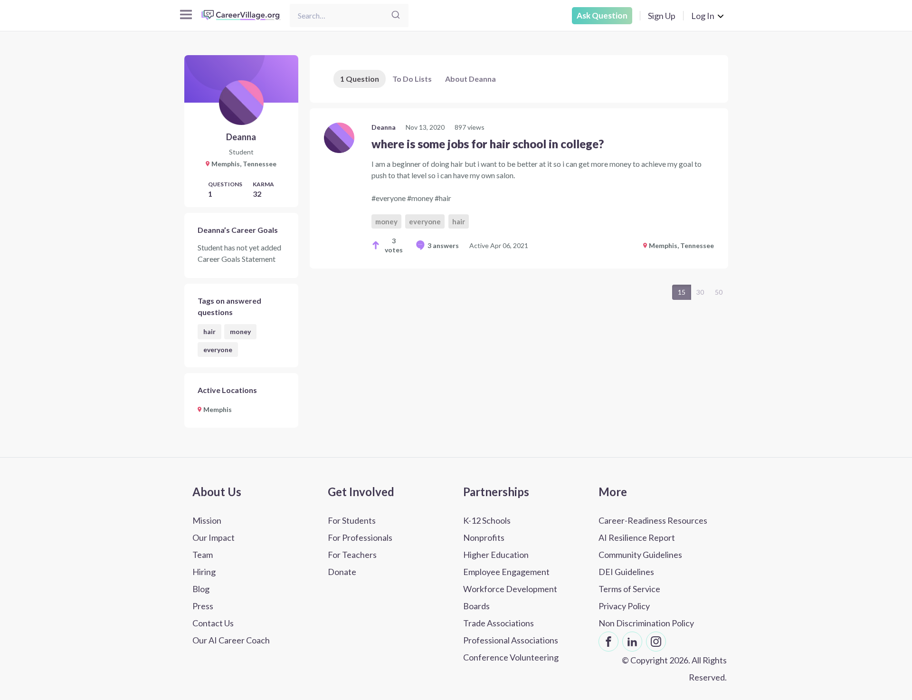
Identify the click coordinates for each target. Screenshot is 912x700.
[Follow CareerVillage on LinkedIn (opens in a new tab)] (632, 642)
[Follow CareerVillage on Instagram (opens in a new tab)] (656, 642)
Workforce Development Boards (510, 597)
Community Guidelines (640, 554)
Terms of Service (629, 589)
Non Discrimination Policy (646, 623)
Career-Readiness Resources (652, 520)
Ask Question (602, 15)
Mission (206, 520)
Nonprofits (483, 537)
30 (700, 292)
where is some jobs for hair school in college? (487, 144)
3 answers (443, 245)
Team (202, 554)
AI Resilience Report (636, 537)
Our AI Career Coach (231, 640)
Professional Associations (510, 640)
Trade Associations (498, 623)
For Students (352, 520)
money (240, 331)
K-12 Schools (487, 520)
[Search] (395, 15)
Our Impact (213, 537)
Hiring (204, 571)
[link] (519, 188)
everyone (217, 349)
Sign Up (661, 15)
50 (718, 292)
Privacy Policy (624, 606)
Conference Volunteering (511, 657)
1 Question (359, 78)
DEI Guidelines (626, 571)
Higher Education (496, 554)
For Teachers (352, 554)
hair (209, 331)
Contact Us (213, 623)
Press (202, 606)
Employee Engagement (506, 571)
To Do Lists (412, 78)
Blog (200, 589)
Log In (702, 15)
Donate (342, 571)
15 (681, 292)
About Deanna (470, 78)
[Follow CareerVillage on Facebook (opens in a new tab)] (608, 642)
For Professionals (360, 537)
